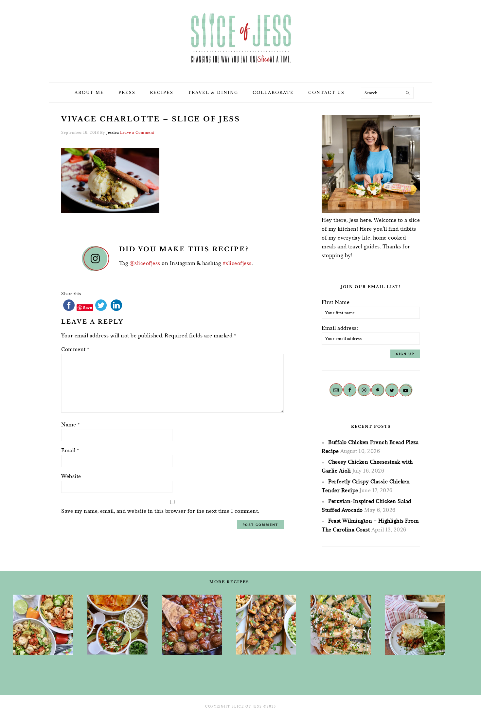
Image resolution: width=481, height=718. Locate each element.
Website (71, 476)
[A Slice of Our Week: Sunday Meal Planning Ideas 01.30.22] (43, 625)
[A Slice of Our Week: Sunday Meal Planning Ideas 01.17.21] (192, 625)
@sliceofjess (145, 263)
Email (70, 450)
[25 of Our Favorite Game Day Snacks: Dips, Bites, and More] (340, 625)
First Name (335, 302)
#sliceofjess (237, 263)
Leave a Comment (137, 132)
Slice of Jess (240, 39)
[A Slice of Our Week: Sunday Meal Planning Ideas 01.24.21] (415, 625)
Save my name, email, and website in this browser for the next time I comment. (160, 511)
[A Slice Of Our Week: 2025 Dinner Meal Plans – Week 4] (117, 625)
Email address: (340, 328)
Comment (75, 349)
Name (70, 424)
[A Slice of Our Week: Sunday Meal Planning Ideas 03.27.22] (266, 625)
